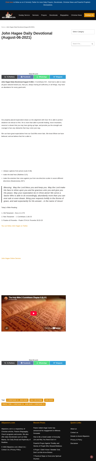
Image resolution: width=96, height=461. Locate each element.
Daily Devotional (36, 400)
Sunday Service (24, 15)
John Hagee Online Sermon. (11, 258)
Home (3, 27)
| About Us (21, 447)
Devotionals (53, 15)
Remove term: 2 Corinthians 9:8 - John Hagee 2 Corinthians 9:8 (23, 404)
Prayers (44, 15)
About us (73, 429)
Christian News (76, 15)
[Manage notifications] (91, 456)
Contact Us (89, 15)
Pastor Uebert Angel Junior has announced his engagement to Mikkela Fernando (46, 430)
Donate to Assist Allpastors (79, 436)
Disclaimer (74, 443)
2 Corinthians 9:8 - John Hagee (17, 400)
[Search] (92, 44)
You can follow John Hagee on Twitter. (14, 226)
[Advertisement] (33, 58)
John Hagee (49, 400)
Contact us (74, 432)
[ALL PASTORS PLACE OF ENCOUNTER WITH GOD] (8, 15)
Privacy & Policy (76, 440)
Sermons (35, 15)
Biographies (64, 15)
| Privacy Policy (15, 450)
